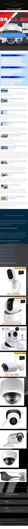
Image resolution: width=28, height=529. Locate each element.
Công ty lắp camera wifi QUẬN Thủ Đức (8, 245)
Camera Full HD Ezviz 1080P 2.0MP (6, 74)
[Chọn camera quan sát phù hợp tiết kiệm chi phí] (27, 52)
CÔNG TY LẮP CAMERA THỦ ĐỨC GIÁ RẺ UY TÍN (14, 22)
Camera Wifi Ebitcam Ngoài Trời (6, 72)
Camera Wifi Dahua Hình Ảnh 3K (17, 72)
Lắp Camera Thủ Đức (7, 4)
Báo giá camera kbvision (21, 64)
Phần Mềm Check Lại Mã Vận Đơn (17, 110)
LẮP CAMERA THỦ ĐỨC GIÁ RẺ (14, 215)
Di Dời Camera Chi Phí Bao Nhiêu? (17, 88)
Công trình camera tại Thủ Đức (6, 252)
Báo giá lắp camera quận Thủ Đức (7, 249)
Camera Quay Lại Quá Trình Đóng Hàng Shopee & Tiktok (17, 135)
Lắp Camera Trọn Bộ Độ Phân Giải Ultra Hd (7, 84)
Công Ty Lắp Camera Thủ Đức (18, 4)
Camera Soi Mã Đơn (13, 185)
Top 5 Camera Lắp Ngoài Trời (16, 60)
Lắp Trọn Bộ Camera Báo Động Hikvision (7, 79)
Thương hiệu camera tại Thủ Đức (7, 259)
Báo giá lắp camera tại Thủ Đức (14, 35)
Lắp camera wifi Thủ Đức (14, 5)
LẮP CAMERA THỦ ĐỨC (14, 9)
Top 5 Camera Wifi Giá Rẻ (17, 62)
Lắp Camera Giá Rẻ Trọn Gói (19, 79)
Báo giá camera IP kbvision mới (6, 60)
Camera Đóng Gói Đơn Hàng (16, 99)
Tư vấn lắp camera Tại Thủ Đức (6, 256)
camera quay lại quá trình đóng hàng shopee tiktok (9, 64)
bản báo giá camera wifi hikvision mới (6, 62)
